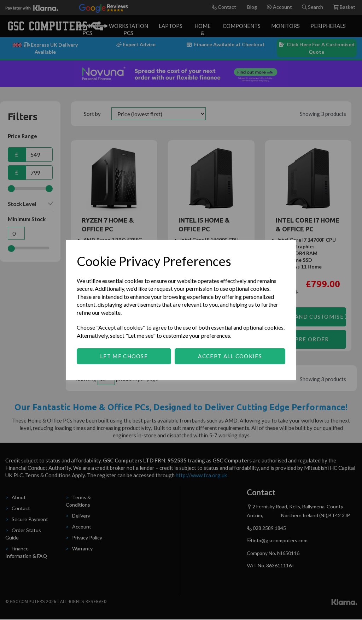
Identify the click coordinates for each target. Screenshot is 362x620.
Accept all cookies (230, 356)
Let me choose (124, 356)
